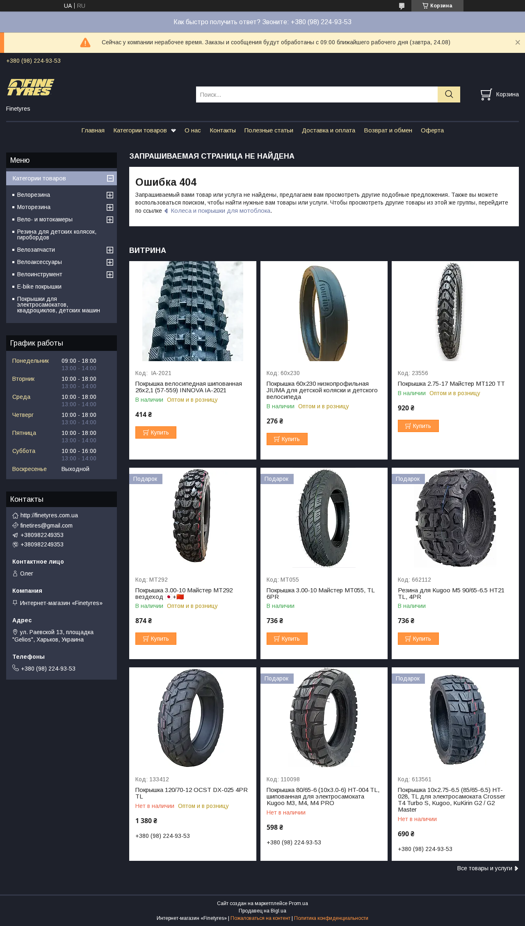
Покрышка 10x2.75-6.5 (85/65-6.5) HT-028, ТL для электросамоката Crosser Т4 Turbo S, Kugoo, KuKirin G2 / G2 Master (451, 800)
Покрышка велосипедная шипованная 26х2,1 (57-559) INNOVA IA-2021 (188, 387)
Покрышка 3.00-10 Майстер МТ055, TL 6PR (320, 593)
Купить (160, 432)
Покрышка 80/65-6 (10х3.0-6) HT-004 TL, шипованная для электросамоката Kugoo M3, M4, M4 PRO (323, 796)
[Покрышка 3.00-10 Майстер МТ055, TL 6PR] (324, 518)
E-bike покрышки (39, 286)
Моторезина (33, 207)
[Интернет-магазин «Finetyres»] (96, 87)
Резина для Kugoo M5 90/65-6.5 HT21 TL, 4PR (451, 593)
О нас (193, 130)
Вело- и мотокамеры (45, 219)
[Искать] (449, 94)
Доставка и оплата (328, 130)
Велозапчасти (36, 249)
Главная (93, 130)
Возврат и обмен (388, 130)
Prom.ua (298, 903)
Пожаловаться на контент (260, 918)
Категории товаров (140, 130)
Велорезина (33, 194)
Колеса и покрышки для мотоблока (220, 210)
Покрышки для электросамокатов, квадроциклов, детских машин (58, 305)
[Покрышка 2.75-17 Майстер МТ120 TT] (455, 311)
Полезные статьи (268, 130)
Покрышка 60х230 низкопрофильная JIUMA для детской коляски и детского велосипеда (322, 390)
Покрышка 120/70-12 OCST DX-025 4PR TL (191, 793)
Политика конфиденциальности (331, 918)
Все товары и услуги (484, 868)
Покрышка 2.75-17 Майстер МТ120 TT (451, 383)
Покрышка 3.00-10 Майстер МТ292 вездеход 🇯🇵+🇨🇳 (184, 593)
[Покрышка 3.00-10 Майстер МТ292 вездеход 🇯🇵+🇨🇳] (192, 518)
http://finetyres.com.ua (49, 515)
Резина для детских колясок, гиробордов (56, 234)
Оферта (432, 130)
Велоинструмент (39, 274)
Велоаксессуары (39, 262)
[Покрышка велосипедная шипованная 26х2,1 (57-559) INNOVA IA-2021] (192, 311)
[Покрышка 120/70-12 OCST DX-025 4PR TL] (192, 717)
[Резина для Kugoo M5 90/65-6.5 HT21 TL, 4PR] (455, 518)
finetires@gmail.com (47, 525)
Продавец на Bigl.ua (262, 911)
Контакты (223, 130)
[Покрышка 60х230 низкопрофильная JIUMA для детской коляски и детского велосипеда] (324, 311)
